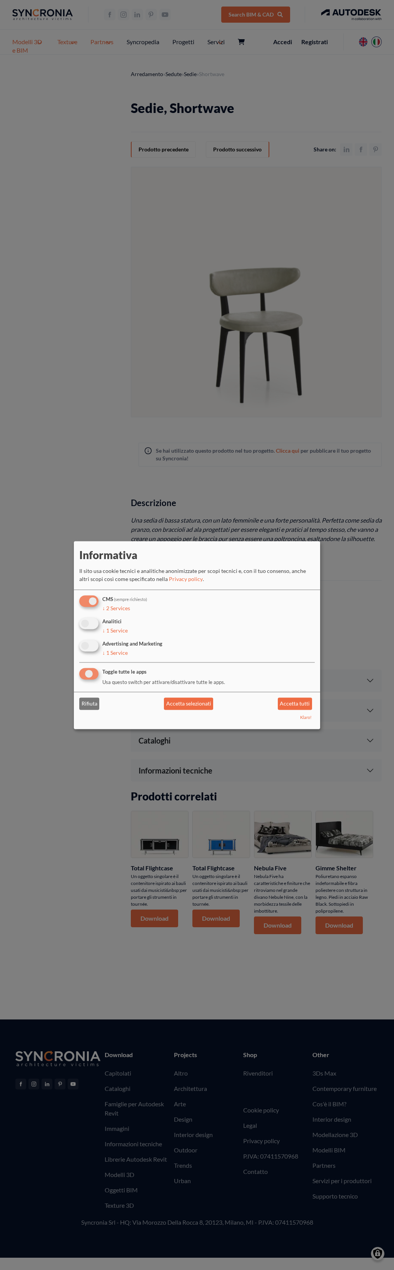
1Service (115, 630)
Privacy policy (186, 579)
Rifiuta (89, 704)
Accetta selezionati (188, 704)
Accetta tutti (295, 704)
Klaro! (306, 717)
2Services (116, 608)
